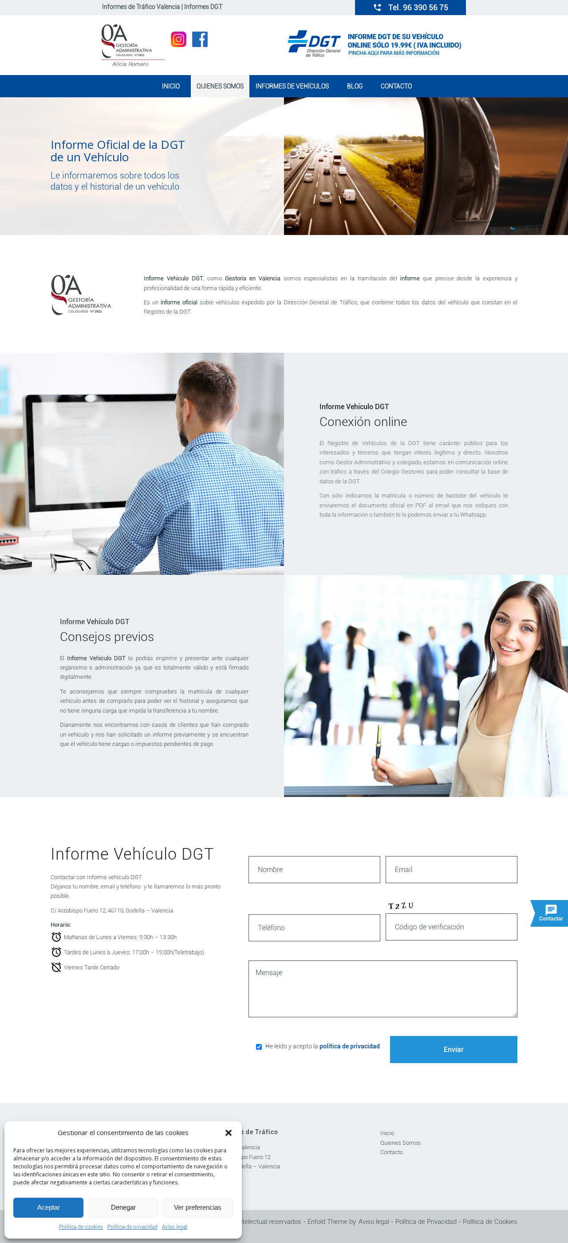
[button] (228, 1132)
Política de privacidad (132, 1227)
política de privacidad (350, 1046)
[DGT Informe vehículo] (376, 56)
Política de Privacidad (426, 1222)
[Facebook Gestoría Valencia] (200, 45)
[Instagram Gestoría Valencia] (178, 45)
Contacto (391, 1152)
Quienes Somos (400, 1142)
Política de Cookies (490, 1222)
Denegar (123, 1207)
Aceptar (48, 1207)
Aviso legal (174, 1227)
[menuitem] (170, 86)
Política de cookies (81, 1227)
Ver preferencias (197, 1207)
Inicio (387, 1133)
